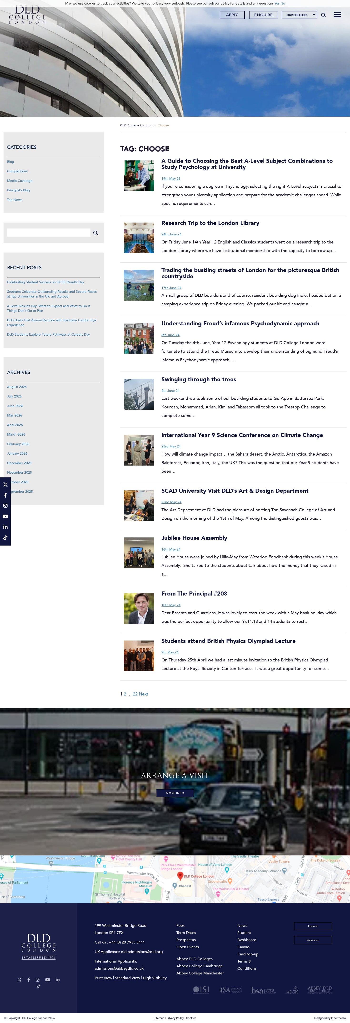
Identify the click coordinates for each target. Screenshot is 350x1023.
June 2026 (15, 406)
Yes (277, 3)
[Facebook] (28, 980)
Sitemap (159, 1018)
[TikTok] (38, 986)
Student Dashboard (246, 936)
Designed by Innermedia (330, 1018)
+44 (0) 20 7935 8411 (127, 942)
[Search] (323, 14)
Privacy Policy (175, 1018)
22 (135, 694)
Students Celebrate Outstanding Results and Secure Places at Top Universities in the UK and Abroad (52, 294)
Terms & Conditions (246, 965)
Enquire (263, 15)
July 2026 (14, 396)
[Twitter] (19, 980)
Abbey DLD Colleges (194, 959)
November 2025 (19, 472)
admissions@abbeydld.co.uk (119, 968)
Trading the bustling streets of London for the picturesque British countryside (250, 273)
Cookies (191, 1018)
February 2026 (18, 444)
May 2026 (14, 415)
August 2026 (17, 387)
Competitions (17, 171)
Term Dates (186, 932)
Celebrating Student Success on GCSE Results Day (45, 282)
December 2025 (19, 463)
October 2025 (18, 482)
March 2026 (16, 434)
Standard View (127, 978)
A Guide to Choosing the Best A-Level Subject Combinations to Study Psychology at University (247, 164)
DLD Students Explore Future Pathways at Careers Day (48, 334)
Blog (10, 161)
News (242, 925)
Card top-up (248, 954)
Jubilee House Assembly (194, 538)
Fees (180, 925)
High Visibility (155, 978)
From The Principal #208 (194, 594)
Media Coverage (19, 181)
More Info (175, 793)
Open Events (187, 947)
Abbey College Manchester (200, 973)
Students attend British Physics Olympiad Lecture (228, 641)
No (282, 3)
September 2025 (20, 491)
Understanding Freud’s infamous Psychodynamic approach (240, 324)
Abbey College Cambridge (199, 966)
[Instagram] (37, 980)
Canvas (243, 947)
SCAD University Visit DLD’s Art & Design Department (235, 491)
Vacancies (313, 940)
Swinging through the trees (198, 379)
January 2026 (17, 453)
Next (143, 694)
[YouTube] (47, 980)
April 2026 (15, 425)
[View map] (175, 879)
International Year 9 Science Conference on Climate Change (242, 435)
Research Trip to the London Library (210, 223)
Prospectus (186, 940)
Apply (232, 15)
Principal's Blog (18, 190)
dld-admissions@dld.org (142, 951)
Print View (103, 978)
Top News (14, 200)
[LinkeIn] (57, 980)
